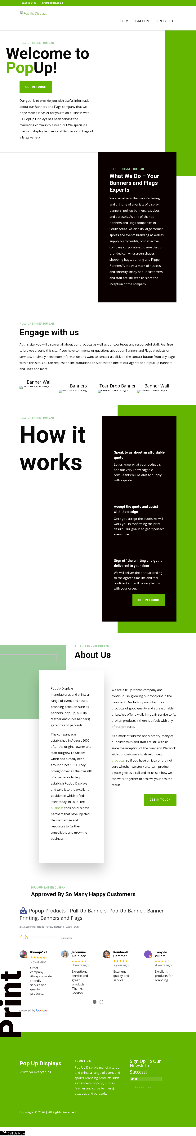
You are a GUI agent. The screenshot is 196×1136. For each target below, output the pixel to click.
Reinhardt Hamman (121, 954)
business (57, 808)
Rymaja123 (38, 952)
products (118, 760)
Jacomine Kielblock (79, 954)
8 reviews (65, 938)
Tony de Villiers (161, 954)
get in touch (35, 86)
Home (125, 21)
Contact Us (165, 21)
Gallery (142, 21)
